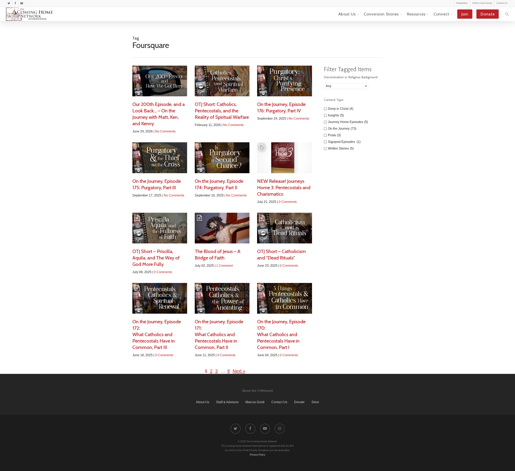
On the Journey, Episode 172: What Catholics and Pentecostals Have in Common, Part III (156, 334)
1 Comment (224, 265)
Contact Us (279, 402)
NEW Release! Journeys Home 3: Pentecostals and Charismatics (283, 187)
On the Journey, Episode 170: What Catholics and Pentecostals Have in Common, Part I (281, 334)
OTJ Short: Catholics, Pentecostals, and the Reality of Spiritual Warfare (222, 110)
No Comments (165, 131)
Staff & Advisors (227, 402)
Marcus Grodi (255, 402)
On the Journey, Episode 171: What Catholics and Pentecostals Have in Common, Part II (219, 334)
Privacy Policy (257, 454)
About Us (202, 402)
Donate (299, 402)
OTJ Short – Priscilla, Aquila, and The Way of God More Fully (156, 257)
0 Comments (288, 201)
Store (315, 402)
